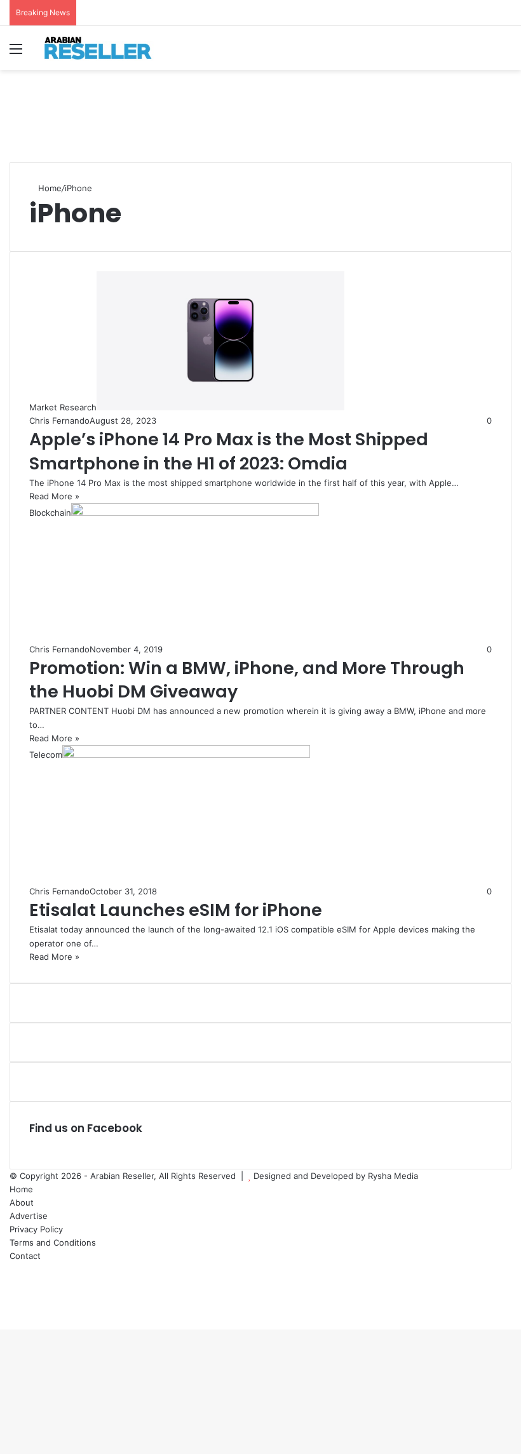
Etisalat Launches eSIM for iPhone (175, 910)
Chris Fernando (59, 420)
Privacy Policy (36, 1229)
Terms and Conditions (53, 1242)
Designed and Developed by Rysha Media (336, 1176)
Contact (25, 1256)
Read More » (54, 496)
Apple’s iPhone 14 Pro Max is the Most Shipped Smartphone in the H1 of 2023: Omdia (228, 451)
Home (49, 188)
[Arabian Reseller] (104, 48)
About (22, 1202)
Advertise (29, 1216)
